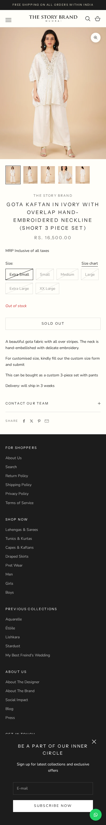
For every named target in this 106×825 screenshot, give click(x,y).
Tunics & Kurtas (18, 538)
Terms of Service (19, 502)
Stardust (12, 646)
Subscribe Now (53, 805)
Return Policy (16, 475)
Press (10, 717)
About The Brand (20, 690)
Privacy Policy (17, 493)
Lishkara (12, 637)
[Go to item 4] (65, 175)
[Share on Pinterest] (39, 421)
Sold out (53, 323)
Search (11, 466)
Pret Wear (14, 565)
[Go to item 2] (30, 175)
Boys (9, 592)
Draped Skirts (17, 556)
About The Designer (22, 682)
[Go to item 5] (82, 175)
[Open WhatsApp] (96, 815)
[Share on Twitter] (31, 421)
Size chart (90, 263)
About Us (13, 458)
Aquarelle (13, 619)
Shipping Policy (18, 484)
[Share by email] (47, 421)
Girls (9, 583)
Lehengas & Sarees (21, 529)
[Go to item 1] (13, 175)
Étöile (10, 628)
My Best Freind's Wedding (27, 655)
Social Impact (16, 699)
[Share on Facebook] (24, 421)
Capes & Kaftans (19, 547)
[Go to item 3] (47, 175)
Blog (9, 708)
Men (9, 574)
